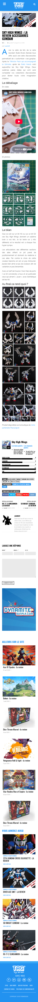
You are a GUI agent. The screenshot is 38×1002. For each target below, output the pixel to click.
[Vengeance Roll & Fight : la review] (19, 749)
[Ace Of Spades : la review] (19, 655)
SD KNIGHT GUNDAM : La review (28, 504)
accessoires (11, 479)
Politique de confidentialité (25, 989)
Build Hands (26, 64)
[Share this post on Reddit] (32, 494)
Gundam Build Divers (28, 479)
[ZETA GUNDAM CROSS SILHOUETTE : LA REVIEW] (19, 844)
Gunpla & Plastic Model (11, 29)
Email (16, 550)
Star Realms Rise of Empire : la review (18, 791)
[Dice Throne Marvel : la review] (19, 718)
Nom (3, 550)
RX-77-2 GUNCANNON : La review (10, 504)
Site (26, 550)
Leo (3, 481)
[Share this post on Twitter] (12, 494)
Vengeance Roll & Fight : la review (16, 760)
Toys (4, 487)
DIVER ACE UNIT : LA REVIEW (14, 891)
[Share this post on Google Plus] (19, 494)
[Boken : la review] (19, 686)
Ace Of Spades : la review (13, 667)
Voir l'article (7, 864)
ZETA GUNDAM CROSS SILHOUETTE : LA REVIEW (18, 859)
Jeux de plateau (23, 985)
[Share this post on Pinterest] (25, 494)
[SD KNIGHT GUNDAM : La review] (19, 909)
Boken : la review (9, 698)
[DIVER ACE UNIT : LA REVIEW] (19, 878)
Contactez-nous (9, 989)
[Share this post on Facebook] (5, 494)
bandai (18, 479)
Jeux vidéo (13, 985)
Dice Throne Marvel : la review (15, 729)
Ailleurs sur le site (13, 642)
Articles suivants (31, 501)
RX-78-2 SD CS (15, 481)
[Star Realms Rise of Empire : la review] (19, 780)
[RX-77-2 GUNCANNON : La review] (19, 940)
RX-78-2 (8, 481)
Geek (31, 985)
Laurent (7, 46)
